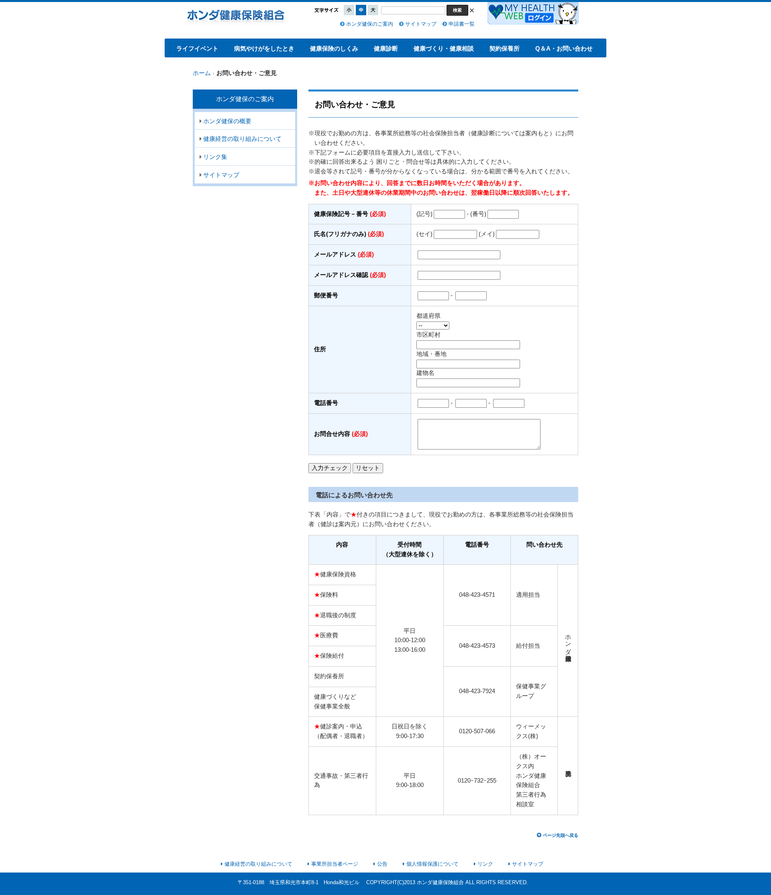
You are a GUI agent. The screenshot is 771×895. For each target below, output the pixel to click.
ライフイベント (197, 48)
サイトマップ (420, 24)
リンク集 (215, 157)
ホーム (202, 73)
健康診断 (386, 48)
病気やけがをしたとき (264, 48)
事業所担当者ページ (334, 864)
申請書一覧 (462, 24)
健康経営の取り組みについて (242, 139)
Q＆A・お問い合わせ (564, 48)
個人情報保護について (432, 864)
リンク (485, 864)
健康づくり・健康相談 (444, 48)
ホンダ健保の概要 (227, 121)
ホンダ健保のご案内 (369, 24)
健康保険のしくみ (334, 48)
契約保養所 (505, 48)
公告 (382, 864)
